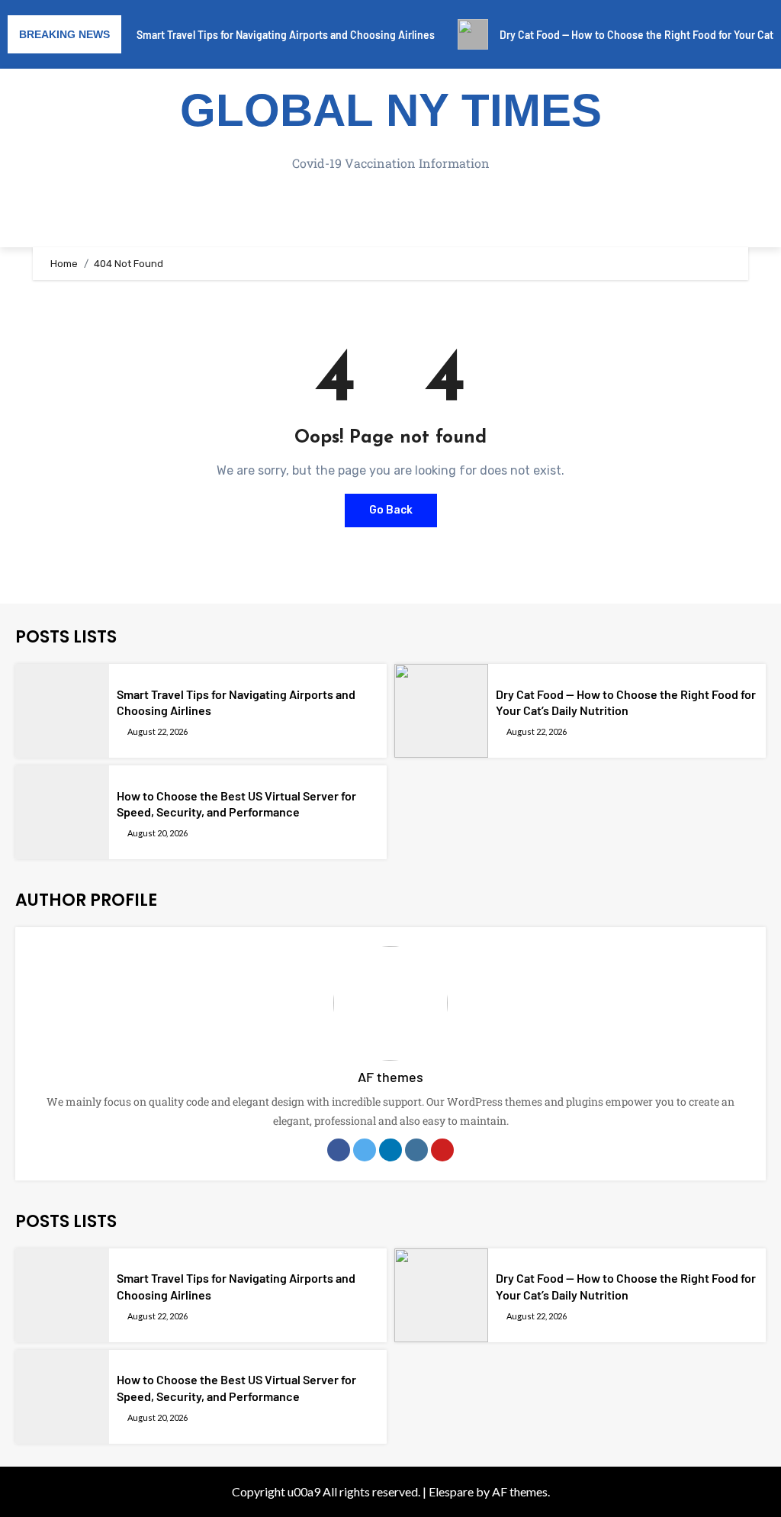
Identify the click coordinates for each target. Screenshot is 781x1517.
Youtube (442, 1150)
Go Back (391, 510)
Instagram (416, 1150)
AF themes (390, 1076)
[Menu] (390, 216)
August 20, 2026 (157, 833)
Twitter (364, 1150)
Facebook (338, 1150)
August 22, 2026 (157, 731)
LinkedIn (390, 1150)
